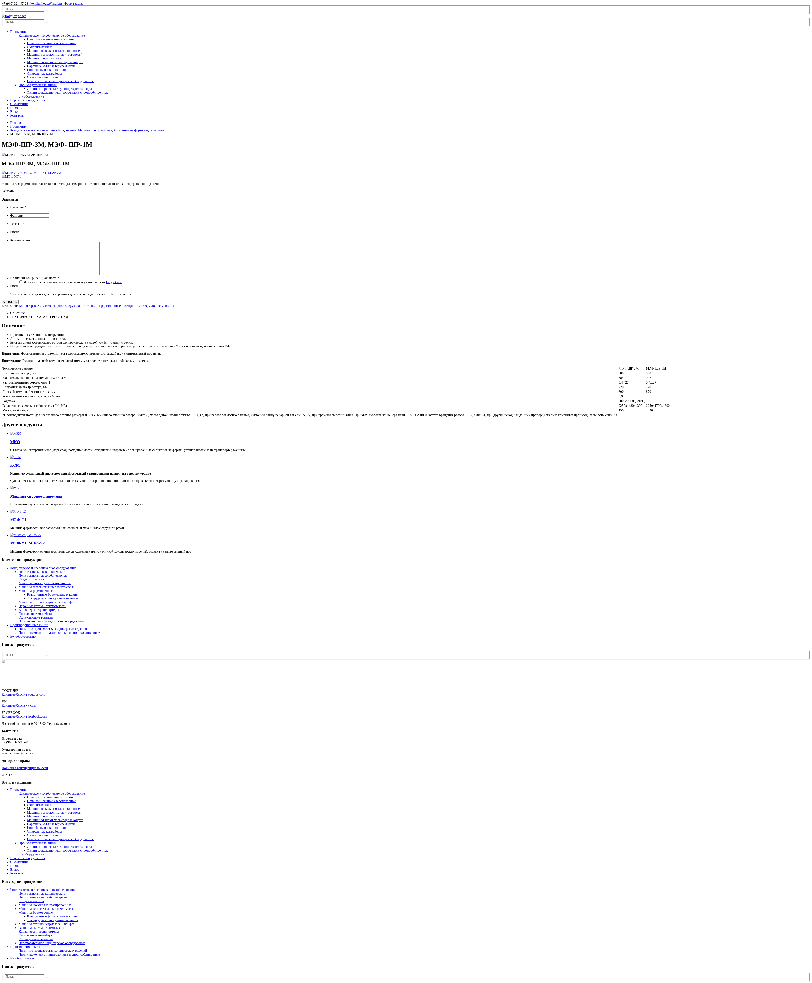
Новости (16, 108)
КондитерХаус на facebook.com (24, 716)
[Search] (46, 10)
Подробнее (114, 282)
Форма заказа (73, 3)
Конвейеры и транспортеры (47, 69)
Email (15, 232)
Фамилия (16, 215)
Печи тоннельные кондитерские (50, 39)
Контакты (17, 115)
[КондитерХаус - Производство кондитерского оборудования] (14, 16)
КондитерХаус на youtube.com (23, 694)
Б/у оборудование (31, 96)
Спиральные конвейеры (44, 73)
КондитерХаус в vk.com (19, 705)
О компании (19, 104)
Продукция (18, 31)
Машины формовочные (44, 58)
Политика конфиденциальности (25, 768)
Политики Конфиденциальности (34, 278)
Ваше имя (18, 207)
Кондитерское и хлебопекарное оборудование (52, 35)
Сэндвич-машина (39, 47)
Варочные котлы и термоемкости (51, 66)
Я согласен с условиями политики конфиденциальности (73, 282)
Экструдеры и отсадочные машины (52, 598)
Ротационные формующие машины (148, 306)
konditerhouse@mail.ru (46, 3)
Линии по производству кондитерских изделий (61, 89)
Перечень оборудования (27, 100)
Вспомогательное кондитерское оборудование (60, 81)
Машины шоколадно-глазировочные (53, 50)
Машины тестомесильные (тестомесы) (54, 54)
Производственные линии (38, 85)
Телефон (17, 223)
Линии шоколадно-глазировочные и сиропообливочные (67, 92)
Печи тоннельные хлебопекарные (51, 43)
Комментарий (20, 240)
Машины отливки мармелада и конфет (55, 62)
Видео (14, 111)
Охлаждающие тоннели (44, 77)
